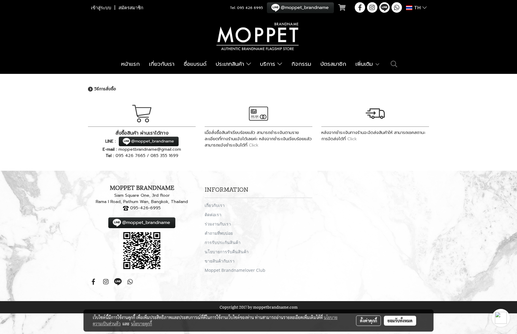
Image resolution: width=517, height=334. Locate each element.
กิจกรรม (301, 64)
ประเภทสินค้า (231, 64)
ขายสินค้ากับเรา (220, 261)
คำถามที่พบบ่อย (219, 233)
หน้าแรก (130, 64)
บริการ (268, 64)
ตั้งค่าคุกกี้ (368, 320)
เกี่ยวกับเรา (161, 64)
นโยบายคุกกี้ (141, 323)
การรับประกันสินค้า (223, 242)
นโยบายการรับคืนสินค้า (227, 251)
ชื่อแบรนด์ (195, 64)
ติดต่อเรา (213, 214)
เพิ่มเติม (365, 64)
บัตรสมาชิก (333, 64)
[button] (394, 64)
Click (253, 145)
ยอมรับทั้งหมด (400, 320)
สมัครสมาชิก (130, 7)
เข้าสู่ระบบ (101, 7)
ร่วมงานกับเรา (218, 224)
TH (417, 7)
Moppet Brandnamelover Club (235, 270)
